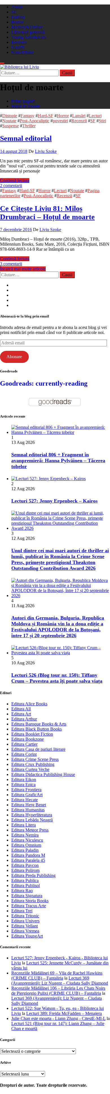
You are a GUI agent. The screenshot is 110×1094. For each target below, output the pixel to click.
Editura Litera (23, 825)
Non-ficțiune (22, 52)
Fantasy (18, 17)
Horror (17, 22)
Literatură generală (28, 32)
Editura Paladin (25, 850)
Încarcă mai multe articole (23, 268)
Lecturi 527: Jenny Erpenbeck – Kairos (54, 501)
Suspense (10, 125)
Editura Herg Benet (28, 804)
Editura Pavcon (25, 865)
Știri (102, 120)
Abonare (14, 356)
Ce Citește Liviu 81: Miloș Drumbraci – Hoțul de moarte (47, 212)
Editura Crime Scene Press (35, 759)
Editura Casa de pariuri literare (38, 749)
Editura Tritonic (25, 915)
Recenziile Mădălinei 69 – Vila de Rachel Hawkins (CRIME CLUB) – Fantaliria (56, 975)
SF (13, 12)
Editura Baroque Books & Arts (38, 724)
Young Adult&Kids (28, 37)
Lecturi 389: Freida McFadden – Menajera (64, 1013)
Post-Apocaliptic (34, 120)
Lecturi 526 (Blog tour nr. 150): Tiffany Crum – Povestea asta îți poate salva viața (56, 678)
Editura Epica (23, 784)
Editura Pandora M (28, 855)
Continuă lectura (14, 180)
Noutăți (18, 47)
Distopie (9, 115)
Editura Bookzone (27, 739)
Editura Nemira (25, 835)
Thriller (29, 125)
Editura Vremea (25, 931)
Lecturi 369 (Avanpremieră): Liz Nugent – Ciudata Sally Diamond (59, 980)
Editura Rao (22, 890)
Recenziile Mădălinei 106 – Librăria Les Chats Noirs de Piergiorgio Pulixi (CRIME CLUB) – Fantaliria (58, 991)
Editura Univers (25, 920)
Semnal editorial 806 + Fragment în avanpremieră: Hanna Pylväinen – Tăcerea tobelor (58, 460)
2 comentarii (11, 185)
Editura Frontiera (26, 789)
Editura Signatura (26, 895)
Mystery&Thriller (27, 27)
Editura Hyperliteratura (31, 814)
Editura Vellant (24, 925)
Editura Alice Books (29, 703)
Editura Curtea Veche (30, 769)
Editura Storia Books (30, 900)
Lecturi (95, 115)
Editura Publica (25, 880)
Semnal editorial (26, 138)
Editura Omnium (26, 845)
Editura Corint (24, 754)
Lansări (78, 115)
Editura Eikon (23, 779)
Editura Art (21, 713)
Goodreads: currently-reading (43, 383)
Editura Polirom (25, 870)
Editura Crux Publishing (32, 764)
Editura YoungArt (27, 936)
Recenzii (19, 42)
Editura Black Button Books (36, 729)
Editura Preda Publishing (33, 875)
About (17, 6)
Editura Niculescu (27, 840)
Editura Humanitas (28, 809)
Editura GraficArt (27, 794)
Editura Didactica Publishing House (43, 774)
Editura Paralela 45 (28, 860)
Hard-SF (45, 115)
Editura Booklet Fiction (32, 734)
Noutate (9, 120)
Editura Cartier (24, 744)
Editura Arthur (24, 719)
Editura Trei (21, 910)
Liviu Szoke (46, 151)
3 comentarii (11, 263)
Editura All (21, 708)
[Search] (2, 63)
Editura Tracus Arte (28, 905)
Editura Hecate (24, 799)
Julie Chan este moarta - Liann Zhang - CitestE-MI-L (58, 1018)
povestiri (60, 120)
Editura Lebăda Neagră (32, 819)
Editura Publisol (25, 885)
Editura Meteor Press (30, 830)
